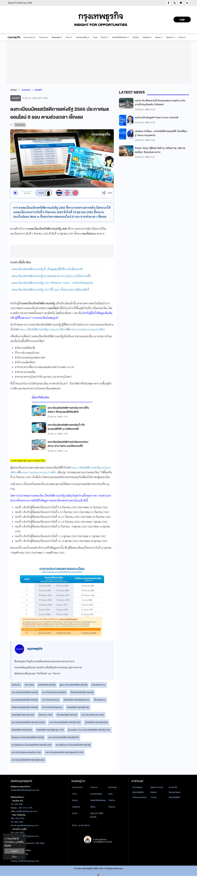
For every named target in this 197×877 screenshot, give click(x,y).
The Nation (137, 787)
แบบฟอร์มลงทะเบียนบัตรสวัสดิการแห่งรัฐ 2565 (31, 745)
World (103, 37)
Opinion (169, 37)
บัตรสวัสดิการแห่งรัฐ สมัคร (96, 722)
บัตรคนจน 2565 (45, 715)
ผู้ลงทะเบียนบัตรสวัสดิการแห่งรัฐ (73, 685)
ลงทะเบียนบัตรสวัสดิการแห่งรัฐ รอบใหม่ (28, 722)
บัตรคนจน (16, 685)
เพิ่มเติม (7, 845)
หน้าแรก (13, 90)
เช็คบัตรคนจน (100, 700)
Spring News (174, 792)
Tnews (154, 797)
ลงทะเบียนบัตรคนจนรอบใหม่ (54, 692)
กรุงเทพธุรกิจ (138, 792)
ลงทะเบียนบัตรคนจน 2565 (92, 715)
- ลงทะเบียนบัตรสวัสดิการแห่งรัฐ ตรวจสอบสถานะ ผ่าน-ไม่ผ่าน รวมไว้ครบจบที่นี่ (50, 276)
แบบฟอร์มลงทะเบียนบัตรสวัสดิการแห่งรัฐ (73, 745)
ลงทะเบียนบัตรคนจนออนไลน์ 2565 (26, 752)
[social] (168, 3)
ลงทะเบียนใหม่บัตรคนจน (52, 707)
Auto (95, 37)
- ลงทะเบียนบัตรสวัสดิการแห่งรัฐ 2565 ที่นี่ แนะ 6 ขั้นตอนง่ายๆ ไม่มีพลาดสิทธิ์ (49, 289)
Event (181, 37)
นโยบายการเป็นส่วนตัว (96, 815)
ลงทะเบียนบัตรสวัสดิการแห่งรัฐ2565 (63, 737)
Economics (28, 37)
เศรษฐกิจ (38, 90)
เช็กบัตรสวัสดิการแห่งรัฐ (67, 715)
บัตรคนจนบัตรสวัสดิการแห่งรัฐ (25, 707)
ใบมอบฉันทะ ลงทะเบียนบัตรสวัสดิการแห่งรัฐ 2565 (89, 730)
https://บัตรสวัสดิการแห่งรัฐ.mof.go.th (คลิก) (42, 329)
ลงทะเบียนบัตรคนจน (50, 700)
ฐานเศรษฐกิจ (174, 797)
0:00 (25, 193)
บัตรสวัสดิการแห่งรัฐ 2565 (23, 715)
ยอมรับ (14, 851)
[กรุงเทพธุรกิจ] (14, 37)
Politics (136, 37)
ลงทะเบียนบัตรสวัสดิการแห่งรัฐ (25, 692)
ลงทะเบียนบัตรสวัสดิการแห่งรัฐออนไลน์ (28, 760)
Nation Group (157, 787)
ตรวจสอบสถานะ (99, 685)
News (157, 37)
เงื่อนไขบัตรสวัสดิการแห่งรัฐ (82, 692)
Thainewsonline (139, 797)
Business (56, 37)
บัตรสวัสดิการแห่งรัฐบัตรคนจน (77, 700)
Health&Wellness (119, 37)
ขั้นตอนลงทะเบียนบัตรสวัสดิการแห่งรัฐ (28, 737)
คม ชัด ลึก (173, 787)
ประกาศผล (29, 685)
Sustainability (82, 37)
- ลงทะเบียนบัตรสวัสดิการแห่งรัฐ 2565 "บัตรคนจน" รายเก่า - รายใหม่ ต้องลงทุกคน (51, 282)
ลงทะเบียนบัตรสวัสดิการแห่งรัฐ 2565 (65, 722)
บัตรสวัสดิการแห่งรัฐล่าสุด (78, 707)
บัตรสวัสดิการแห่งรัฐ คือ (22, 730)
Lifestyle (146, 37)
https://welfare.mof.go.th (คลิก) (88, 329)
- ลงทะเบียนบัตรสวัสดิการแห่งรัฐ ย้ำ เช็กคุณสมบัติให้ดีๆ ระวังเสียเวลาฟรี (46, 269)
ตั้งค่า (14, 856)
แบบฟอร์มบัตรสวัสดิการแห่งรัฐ (24, 700)
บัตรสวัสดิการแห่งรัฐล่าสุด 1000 (50, 730)
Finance (42, 37)
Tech (68, 37)
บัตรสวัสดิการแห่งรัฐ (47, 685)
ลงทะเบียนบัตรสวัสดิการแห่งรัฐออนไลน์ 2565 (64, 752)
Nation (154, 792)
